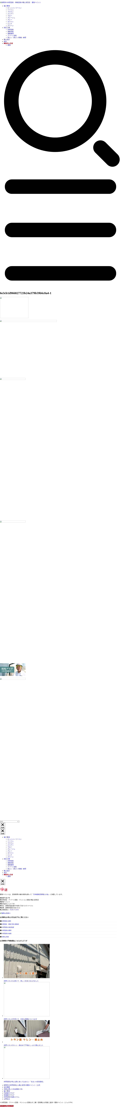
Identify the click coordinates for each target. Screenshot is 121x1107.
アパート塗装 (12, 35)
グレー (10, 20)
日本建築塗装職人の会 (40, 894)
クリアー (11, 14)
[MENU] (60, 288)
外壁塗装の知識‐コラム (11, 1097)
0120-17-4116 (14, 910)
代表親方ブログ (9, 1093)
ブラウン (11, 12)
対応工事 (7, 27)
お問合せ (7, 1099)
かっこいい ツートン (15, 8)
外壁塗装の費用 (6, 930)
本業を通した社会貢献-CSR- (13, 1089)
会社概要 (7, 1087)
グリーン (11, 25)
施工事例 (7, 6)
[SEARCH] (60, 167)
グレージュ (11, 18)
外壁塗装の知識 (6, 933)
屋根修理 (11, 33)
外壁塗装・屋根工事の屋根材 (10, 924)
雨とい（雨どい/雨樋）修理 (17, 37)
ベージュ (11, 10)
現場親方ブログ (9, 1095)
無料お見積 (5, 937)
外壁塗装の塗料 (6, 921)
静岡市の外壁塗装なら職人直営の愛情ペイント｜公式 (22, 1085)
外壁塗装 (11, 29)
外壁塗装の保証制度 (8, 927)
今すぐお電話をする (7, 1106)
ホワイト (11, 21)
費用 (9, 45)
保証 (5, 41)
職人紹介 (7, 39)
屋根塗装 (11, 31)
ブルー (10, 16)
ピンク (10, 23)
